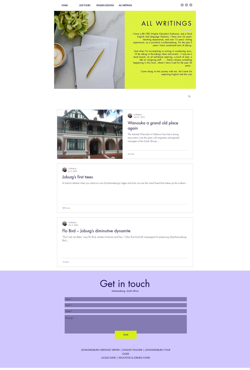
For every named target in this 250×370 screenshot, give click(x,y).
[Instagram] (190, 4)
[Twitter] (186, 4)
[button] (189, 96)
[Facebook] (182, 4)
